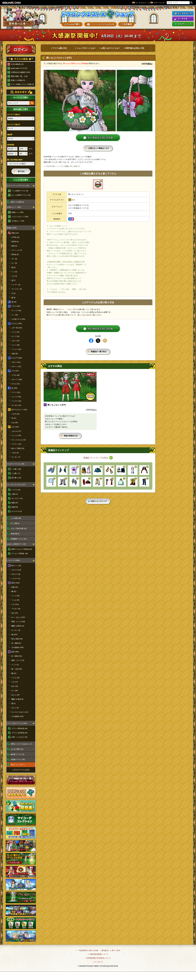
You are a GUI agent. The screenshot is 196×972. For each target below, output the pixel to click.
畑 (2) (13, 703)
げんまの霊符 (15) (17, 749)
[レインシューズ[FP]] (51, 470)
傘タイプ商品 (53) (17, 448)
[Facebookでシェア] (91, 340)
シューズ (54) (16, 397)
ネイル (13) (15, 384)
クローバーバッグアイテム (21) (18, 185)
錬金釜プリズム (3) (17, 754)
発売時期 (10, 145)
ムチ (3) (14, 276)
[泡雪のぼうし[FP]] (51, 482)
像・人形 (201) (16, 669)
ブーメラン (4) (16, 289)
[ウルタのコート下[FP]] (98, 482)
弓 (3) (13, 293)
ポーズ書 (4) (15, 523)
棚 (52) (13, 591)
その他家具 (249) (17, 647)
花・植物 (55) (16, 643)
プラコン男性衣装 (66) (19, 728)
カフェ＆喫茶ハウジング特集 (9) (22, 84)
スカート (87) (16, 366)
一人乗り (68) (16, 469)
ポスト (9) (15, 708)
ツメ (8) (14, 272)
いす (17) (14, 682)
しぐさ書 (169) (16, 518)
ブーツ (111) (15, 392)
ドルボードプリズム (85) (15, 464)
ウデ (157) (15, 371)
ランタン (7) (15, 457)
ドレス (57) (15, 332)
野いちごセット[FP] (57, 405)
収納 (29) (14, 587)
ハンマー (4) (15, 285)
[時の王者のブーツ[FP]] (63, 482)
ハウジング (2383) (13, 560)
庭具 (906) (15, 652)
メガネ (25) (15, 414)
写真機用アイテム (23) (19, 539)
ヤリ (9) (14, 259)
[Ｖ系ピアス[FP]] (74, 482)
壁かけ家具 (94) (17, 639)
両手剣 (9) (15, 241)
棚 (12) (13, 673)
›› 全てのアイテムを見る (21, 770)
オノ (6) (14, 263)
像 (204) (14, 634)
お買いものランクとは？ (110, 48)
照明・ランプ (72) (17, 660)
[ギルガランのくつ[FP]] (132, 482)
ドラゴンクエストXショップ (98, 14)
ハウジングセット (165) (19, 216)
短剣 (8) (14, 246)
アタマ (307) (15, 306)
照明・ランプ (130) (18, 621)
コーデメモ (183, 18)
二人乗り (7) (15, 473)
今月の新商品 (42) (17, 64)
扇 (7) (13, 280)
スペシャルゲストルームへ (21, 780)
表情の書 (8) (15, 534)
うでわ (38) (15, 375)
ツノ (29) (14, 315)
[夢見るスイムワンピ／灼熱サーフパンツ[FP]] (86, 470)
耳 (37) (13, 418)
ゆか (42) (14, 686)
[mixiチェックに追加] (105, 340)
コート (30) (15, 345)
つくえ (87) (15, 600)
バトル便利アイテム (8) (19, 191)
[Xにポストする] (98, 340)
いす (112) (15, 604)
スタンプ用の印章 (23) (19, 528)
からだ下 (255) (16, 358)
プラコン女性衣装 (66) (19, 733)
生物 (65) (14, 507)
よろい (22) (15, 341)
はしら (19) (15, 695)
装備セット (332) (17, 212)
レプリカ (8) (15, 490)
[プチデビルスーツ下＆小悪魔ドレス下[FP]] (86, 482)
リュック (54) (16, 435)
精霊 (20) (14, 503)
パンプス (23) (16, 401)
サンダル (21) (16, 405)
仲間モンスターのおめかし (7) (21, 744)
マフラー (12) (16, 444)
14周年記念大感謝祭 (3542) (20, 72)
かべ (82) (14, 690)
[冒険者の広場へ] (18, 24)
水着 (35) (14, 353)
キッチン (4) (15, 630)
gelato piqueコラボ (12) (19, 68)
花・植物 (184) (16, 656)
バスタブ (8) (15, 609)
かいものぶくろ (183, 13)
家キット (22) (16, 565)
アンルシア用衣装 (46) (19, 553)
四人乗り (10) (16, 478)
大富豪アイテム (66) (18, 759)
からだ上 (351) (16, 323)
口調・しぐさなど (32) (19, 737)
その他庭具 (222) (17, 716)
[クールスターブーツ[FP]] (144, 482)
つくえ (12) (15, 677)
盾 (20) (13, 302)
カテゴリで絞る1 (13, 114)
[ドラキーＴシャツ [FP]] (74, 470)
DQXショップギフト (18, 764)
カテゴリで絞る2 (13, 125)
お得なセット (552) (14, 207)
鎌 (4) (13, 297)
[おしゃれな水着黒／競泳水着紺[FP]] (121, 470)
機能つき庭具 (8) (17, 699)
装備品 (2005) (12, 228)
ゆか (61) (14, 613)
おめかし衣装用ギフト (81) (16, 544)
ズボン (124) (15, 362)
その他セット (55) (17, 221)
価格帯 (9, 135)
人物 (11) (14, 494)
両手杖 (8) (15, 254)
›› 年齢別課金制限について (98, 954)
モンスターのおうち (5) (19, 712)
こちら (87, 315)
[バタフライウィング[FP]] (63, 470)
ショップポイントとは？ (86, 48)
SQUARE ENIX (11, 3)
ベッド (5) (15, 665)
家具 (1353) (15, 583)
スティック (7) (16, 250)
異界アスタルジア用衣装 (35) (21, 549)
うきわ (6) (15, 453)
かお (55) (14, 422)
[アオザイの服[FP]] (132, 470)
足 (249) (14, 388)
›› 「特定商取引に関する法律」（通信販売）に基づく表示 (98, 950)
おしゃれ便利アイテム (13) (21, 195)
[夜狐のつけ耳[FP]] (144, 470)
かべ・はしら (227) (18, 617)
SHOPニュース (183, 24)
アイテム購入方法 (60, 48)
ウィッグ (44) (16, 310)
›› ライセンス (98, 962)
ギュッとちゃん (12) (18, 440)
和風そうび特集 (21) (18, 80)
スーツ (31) (15, 336)
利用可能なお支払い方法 (134, 48)
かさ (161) (15, 427)
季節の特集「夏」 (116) (19, 76)
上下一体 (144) (16, 328)
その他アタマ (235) (18, 319)
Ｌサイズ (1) (15, 578)
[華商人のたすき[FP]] (98, 470)
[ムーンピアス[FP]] (109, 470)
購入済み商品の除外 (15, 160)
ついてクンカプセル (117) (16, 484)
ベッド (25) (15, 596)
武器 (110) (15, 233)
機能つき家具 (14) (17, 626)
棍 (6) (13, 267)
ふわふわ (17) (16, 431)
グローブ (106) (16, 379)
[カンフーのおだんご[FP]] (109, 482)
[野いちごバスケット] (98, 184)
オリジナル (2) (16, 511)
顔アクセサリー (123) (19, 409)
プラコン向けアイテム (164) (17, 723)
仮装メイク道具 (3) (17, 202)
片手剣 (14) (15, 237)
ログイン (21, 49)
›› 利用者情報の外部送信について (98, 958)
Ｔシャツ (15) (16, 349)
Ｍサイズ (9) (15, 574)
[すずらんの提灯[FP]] (121, 482)
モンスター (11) (17, 498)
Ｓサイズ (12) (16, 570)
